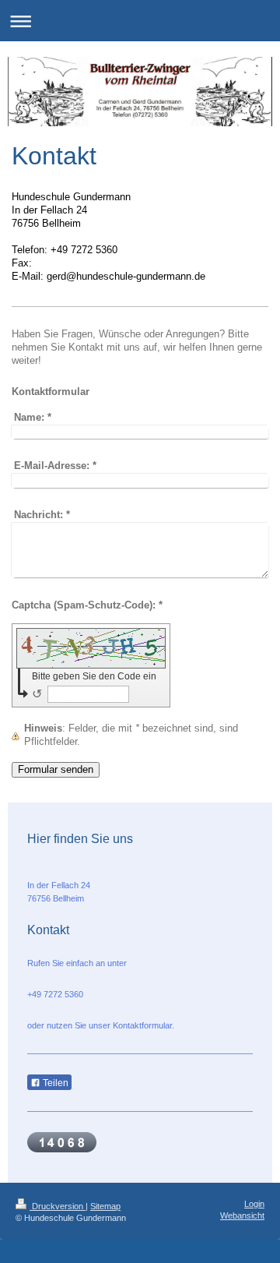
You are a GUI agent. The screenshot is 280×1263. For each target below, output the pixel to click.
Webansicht (242, 1215)
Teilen (54, 1083)
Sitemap (105, 1206)
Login (254, 1203)
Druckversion (58, 1206)
